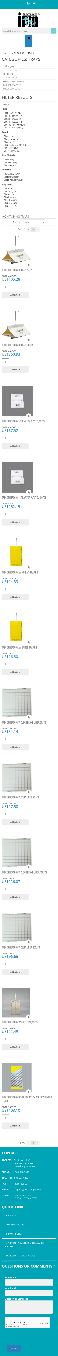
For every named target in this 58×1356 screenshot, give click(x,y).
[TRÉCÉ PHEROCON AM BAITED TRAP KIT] (29, 627)
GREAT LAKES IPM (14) (14, 81)
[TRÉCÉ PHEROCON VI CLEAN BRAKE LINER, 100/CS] (29, 852)
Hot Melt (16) (12, 176)
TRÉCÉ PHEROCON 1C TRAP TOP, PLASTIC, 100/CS (24, 497)
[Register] (28, 3)
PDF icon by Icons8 (6, 1261)
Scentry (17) (12, 148)
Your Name (29, 1277)
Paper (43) (11, 165)
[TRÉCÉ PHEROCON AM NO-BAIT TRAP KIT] (29, 553)
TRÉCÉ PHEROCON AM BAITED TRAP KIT (19, 647)
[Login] (34, 3)
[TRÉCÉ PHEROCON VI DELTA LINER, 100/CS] (29, 927)
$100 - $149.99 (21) (15, 124)
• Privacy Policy (13, 1234)
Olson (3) (10, 142)
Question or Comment (29, 1298)
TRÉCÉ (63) (8, 66)
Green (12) (11, 206)
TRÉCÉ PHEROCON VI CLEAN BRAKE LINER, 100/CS (24, 872)
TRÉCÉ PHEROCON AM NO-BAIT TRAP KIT (20, 572)
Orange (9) (11, 203)
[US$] (29, 38)
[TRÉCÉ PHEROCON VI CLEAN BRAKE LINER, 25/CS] (29, 703)
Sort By (16, 222)
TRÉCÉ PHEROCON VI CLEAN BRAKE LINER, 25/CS (24, 722)
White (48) (11, 197)
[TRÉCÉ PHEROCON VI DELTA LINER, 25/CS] (29, 778)
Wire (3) (10, 159)
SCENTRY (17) (10, 70)
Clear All (6, 104)
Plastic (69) (11, 162)
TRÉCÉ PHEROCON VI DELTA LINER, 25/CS (20, 797)
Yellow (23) (11, 200)
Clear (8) (10, 194)
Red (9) (9, 188)
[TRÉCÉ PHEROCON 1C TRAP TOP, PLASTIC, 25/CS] (29, 401)
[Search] (53, 31)
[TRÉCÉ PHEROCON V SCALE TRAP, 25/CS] (29, 1002)
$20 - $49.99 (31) (14, 118)
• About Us (10, 1216)
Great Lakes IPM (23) (16, 145)
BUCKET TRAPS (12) (12, 85)
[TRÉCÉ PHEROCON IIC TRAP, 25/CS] (29, 250)
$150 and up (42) (14, 127)
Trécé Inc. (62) (13, 150)
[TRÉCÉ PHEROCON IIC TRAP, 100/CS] (29, 325)
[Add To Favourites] (28, 265)
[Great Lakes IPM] (29, 19)
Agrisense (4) (12, 139)
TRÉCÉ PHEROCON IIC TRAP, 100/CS (17, 345)
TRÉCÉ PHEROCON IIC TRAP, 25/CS (17, 270)
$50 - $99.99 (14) (14, 121)
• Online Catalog (14, 1225)
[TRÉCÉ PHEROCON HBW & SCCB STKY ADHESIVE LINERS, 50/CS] (29, 1077)
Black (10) (11, 191)
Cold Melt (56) (13, 174)
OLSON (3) (8, 74)
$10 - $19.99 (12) (14, 116)
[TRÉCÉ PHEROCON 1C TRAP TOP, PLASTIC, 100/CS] (29, 477)
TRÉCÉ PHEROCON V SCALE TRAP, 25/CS (20, 1022)
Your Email (29, 1288)
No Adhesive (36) (14, 179)
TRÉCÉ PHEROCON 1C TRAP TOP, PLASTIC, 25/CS (23, 421)
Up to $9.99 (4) (13, 113)
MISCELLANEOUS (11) (13, 88)
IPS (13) (9, 136)
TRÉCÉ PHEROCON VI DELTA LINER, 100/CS (21, 947)
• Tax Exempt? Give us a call (19, 1256)
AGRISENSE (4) (10, 77)
